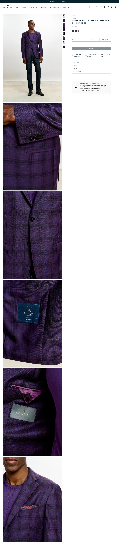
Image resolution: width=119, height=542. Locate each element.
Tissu (75, 65)
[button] (101, 7)
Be (92, 7)
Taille (74, 39)
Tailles (76, 68)
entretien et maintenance (83, 75)
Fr (96, 7)
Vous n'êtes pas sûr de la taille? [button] (80, 44)
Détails (76, 62)
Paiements (77, 71)
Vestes (74, 18)
